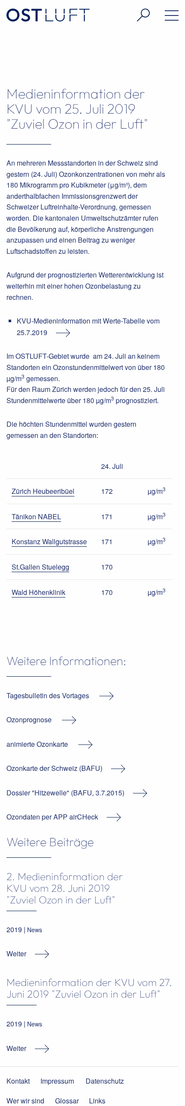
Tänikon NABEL (36, 516)
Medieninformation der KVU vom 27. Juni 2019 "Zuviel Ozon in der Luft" (89, 988)
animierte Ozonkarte (38, 744)
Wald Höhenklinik (38, 592)
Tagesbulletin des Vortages (48, 695)
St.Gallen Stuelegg (40, 567)
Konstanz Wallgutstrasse (49, 541)
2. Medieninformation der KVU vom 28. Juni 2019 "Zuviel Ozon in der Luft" (64, 888)
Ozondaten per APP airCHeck (52, 817)
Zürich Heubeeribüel (43, 491)
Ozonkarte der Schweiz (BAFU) (54, 768)
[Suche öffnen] (133, 15)
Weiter (16, 953)
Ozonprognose (29, 719)
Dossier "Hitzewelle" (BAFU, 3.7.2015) (65, 793)
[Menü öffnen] (162, 17)
